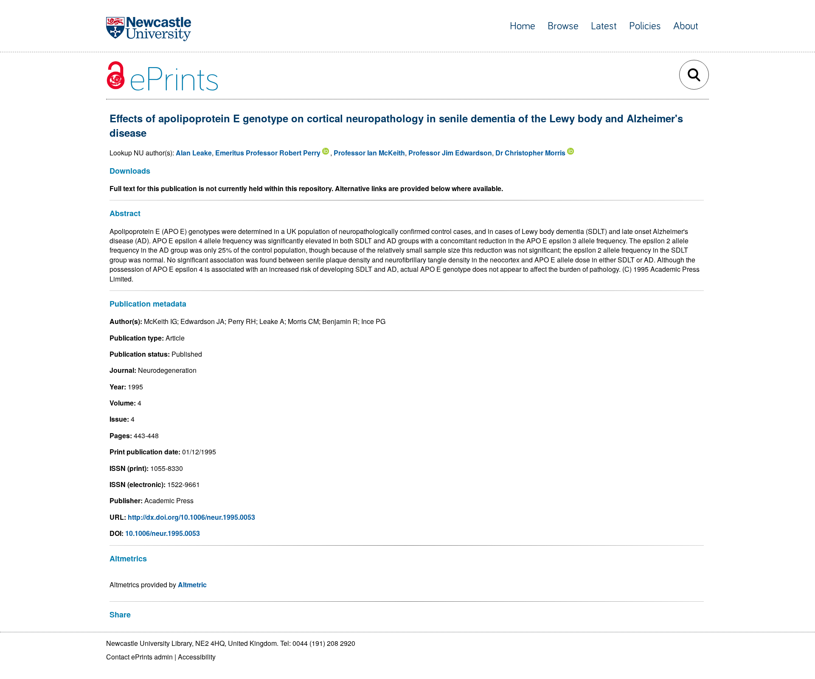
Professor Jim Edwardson (450, 153)
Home (522, 26)
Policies (645, 26)
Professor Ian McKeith (369, 153)
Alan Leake (194, 153)
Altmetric (192, 584)
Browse (563, 26)
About (685, 26)
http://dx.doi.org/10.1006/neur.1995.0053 (191, 517)
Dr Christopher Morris (530, 153)
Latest (604, 26)
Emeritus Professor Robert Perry (267, 153)
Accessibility (197, 657)
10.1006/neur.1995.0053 (162, 533)
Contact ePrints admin (139, 657)
